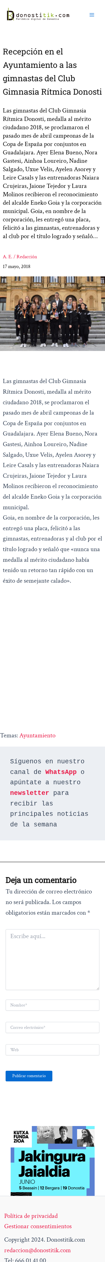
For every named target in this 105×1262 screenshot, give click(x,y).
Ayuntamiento (37, 735)
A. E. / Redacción (20, 257)
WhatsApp (61, 772)
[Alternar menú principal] (91, 14)
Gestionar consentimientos (38, 1226)
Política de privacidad (31, 1216)
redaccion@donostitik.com (37, 1250)
